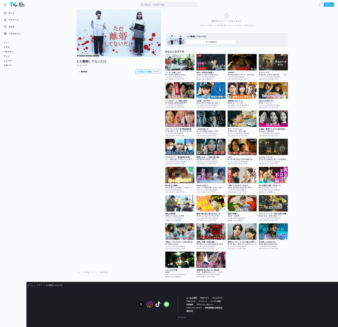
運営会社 (189, 311)
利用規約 (189, 304)
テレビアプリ (217, 298)
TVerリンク (191, 301)
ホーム (30, 285)
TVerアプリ (204, 298)
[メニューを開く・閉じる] (320, 5)
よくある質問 (191, 298)
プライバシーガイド (194, 308)
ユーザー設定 (216, 301)
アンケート (203, 301)
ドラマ (39, 285)
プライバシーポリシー (205, 304)
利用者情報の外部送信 (213, 308)
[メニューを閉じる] (5, 5)
